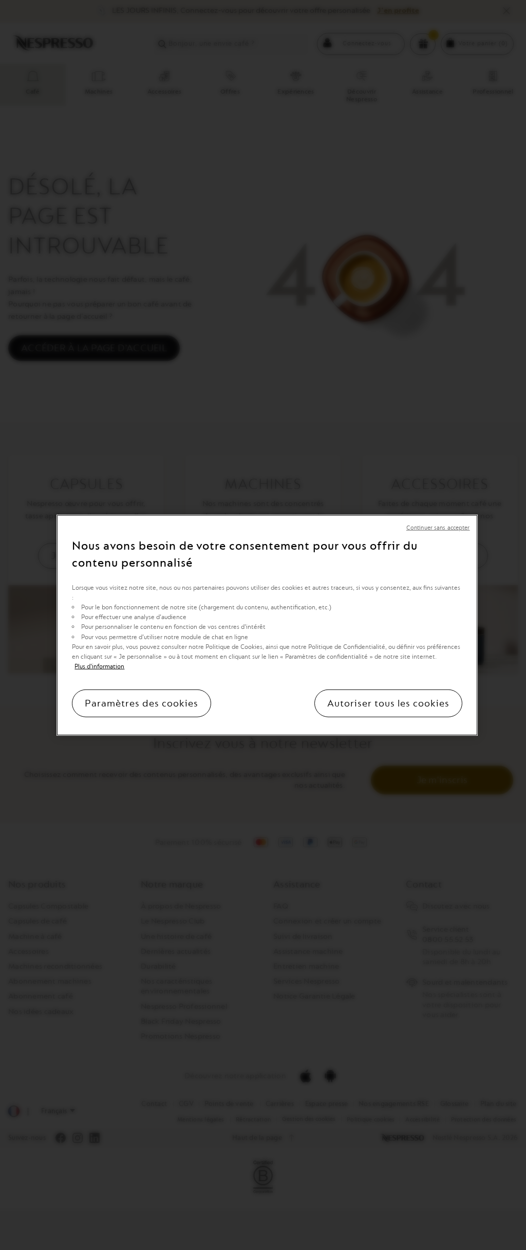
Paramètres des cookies (141, 703)
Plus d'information (99, 666)
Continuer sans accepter (438, 527)
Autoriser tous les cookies (388, 703)
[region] (267, 624)
